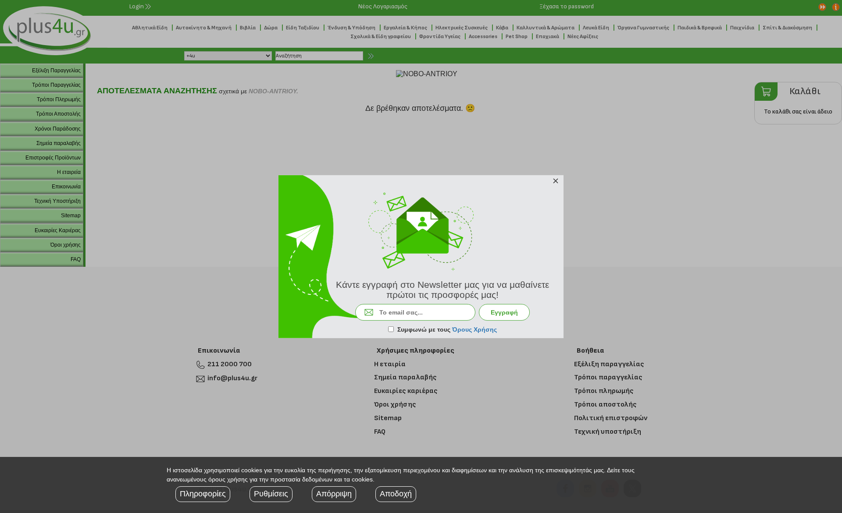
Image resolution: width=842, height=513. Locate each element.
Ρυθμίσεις (271, 493)
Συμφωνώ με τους (447, 329)
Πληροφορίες (203, 493)
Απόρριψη (334, 493)
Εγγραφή (504, 312)
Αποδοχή (396, 493)
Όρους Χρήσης (474, 329)
